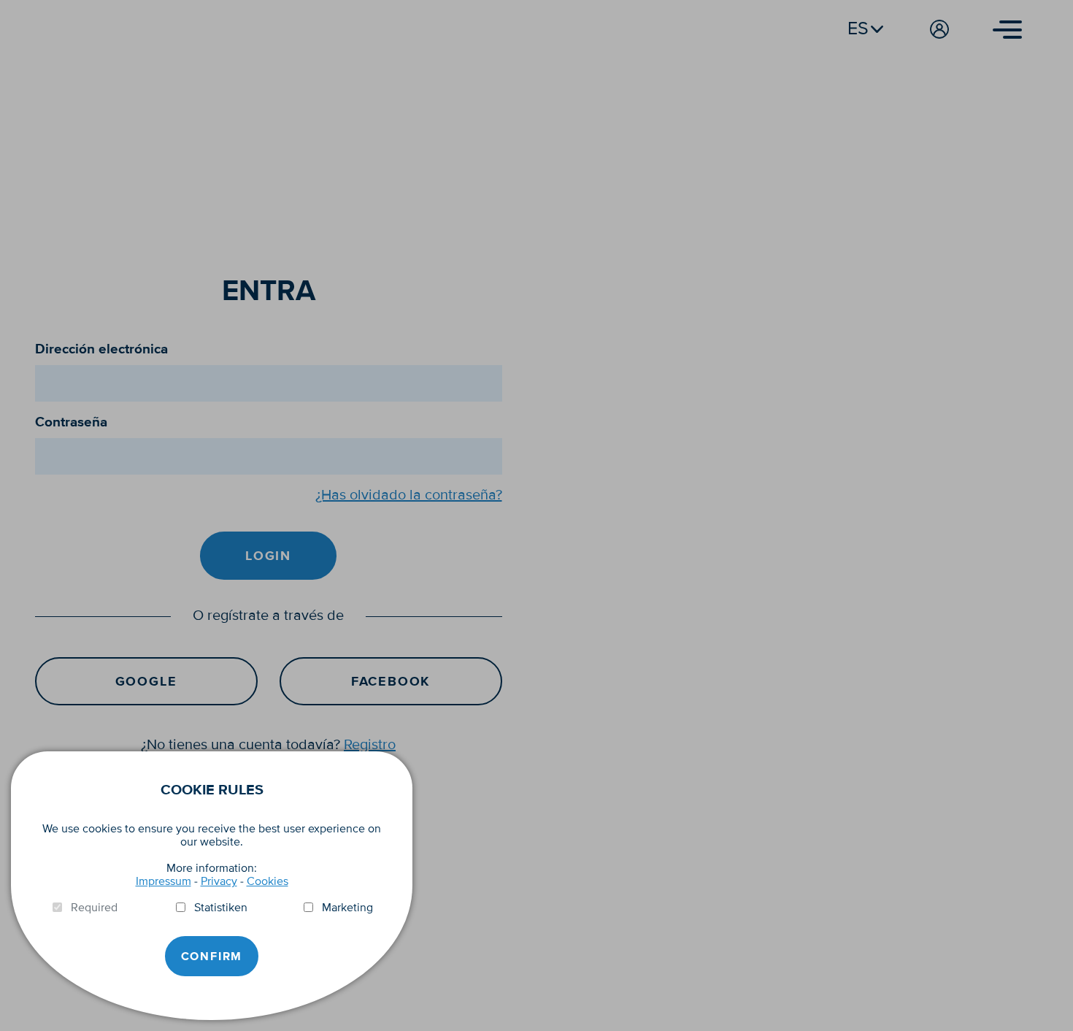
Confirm (212, 956)
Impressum (163, 881)
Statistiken (220, 907)
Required (94, 907)
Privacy (219, 881)
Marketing (347, 907)
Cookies (267, 881)
